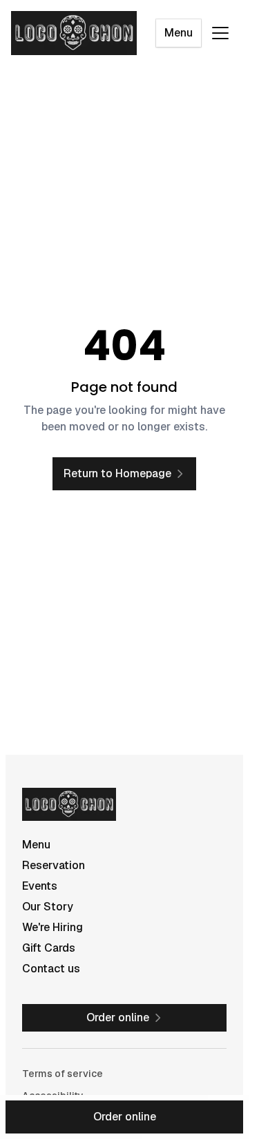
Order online (124, 1116)
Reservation (53, 865)
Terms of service (62, 1073)
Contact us (51, 968)
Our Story (47, 906)
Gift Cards (48, 948)
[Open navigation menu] (220, 33)
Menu (178, 32)
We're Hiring (52, 927)
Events (39, 886)
